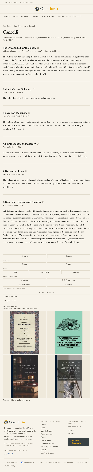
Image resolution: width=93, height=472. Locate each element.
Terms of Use (81, 462)
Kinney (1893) (69, 38)
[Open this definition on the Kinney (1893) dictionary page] (38, 144)
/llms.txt (71, 430)
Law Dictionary (20, 26)
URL (15, 272)
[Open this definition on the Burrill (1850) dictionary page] (43, 202)
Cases (7, 16)
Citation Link (45, 272)
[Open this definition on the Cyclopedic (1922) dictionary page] (38, 48)
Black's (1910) (58, 38)
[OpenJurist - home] (46, 8)
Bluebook (76, 272)
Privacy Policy (9, 466)
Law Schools (46, 440)
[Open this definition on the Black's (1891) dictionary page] (26, 171)
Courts (24, 16)
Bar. (34, 231)
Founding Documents (49, 447)
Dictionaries (48, 16)
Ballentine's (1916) (45, 38)
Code (15, 16)
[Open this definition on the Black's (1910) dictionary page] (29, 113)
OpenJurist (7, 26)
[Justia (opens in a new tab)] (8, 453)
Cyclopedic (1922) (30, 38)
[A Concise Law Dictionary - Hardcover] (24, 376)
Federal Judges (47, 434)
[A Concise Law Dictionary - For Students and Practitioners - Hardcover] (68, 332)
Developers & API (74, 427)
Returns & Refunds (53, 462)
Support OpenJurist (75, 441)
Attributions (69, 462)
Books (61, 16)
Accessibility (27, 462)
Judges (35, 16)
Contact (40, 462)
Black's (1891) (81, 38)
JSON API (71, 433)
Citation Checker (47, 453)
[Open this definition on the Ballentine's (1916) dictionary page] (34, 89)
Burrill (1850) (8, 40)
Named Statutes (47, 443)
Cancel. (21, 128)
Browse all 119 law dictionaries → (16, 400)
